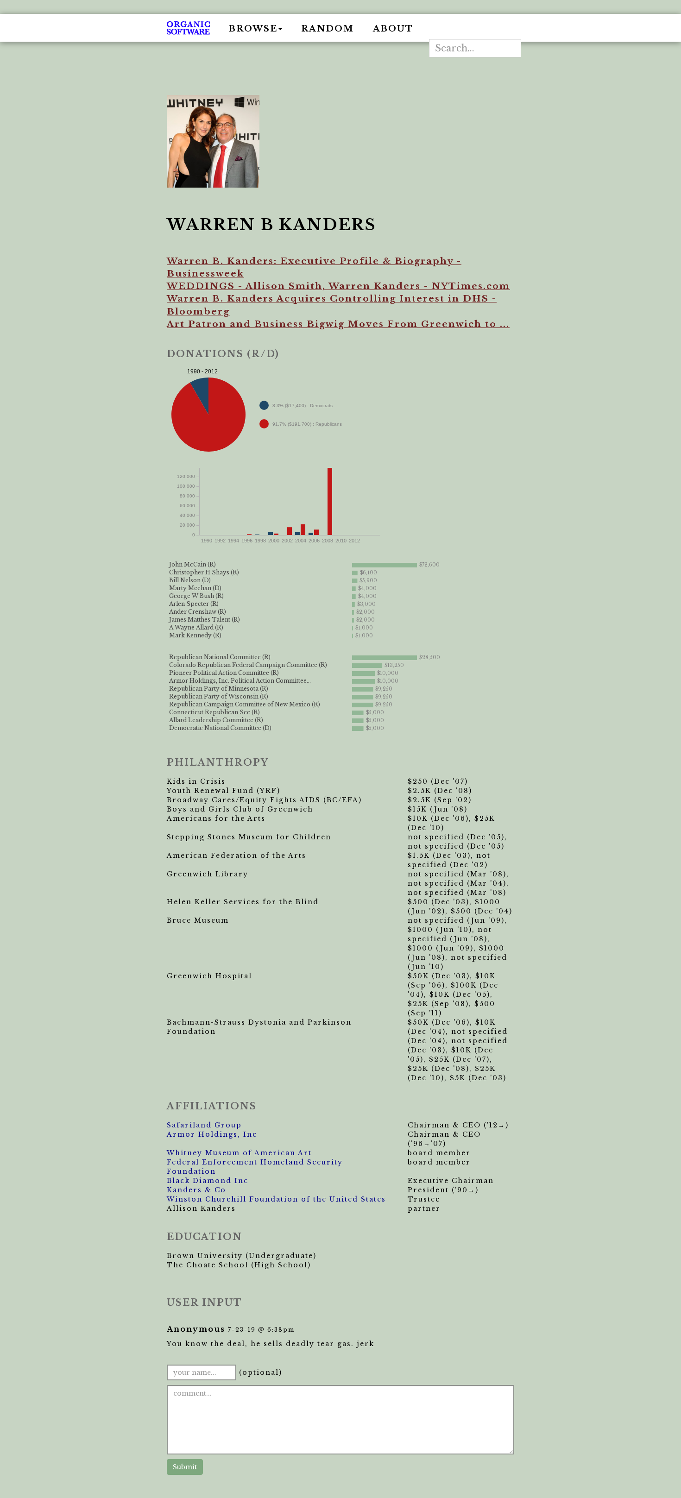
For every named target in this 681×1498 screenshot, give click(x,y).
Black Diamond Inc (207, 1181)
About (393, 29)
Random (327, 29)
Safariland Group (204, 1125)
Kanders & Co (196, 1190)
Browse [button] (253, 29)
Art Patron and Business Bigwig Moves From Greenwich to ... (338, 324)
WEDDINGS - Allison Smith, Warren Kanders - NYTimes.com (338, 286)
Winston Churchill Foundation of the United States (276, 1199)
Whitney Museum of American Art (239, 1153)
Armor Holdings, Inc (212, 1134)
